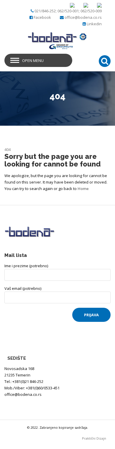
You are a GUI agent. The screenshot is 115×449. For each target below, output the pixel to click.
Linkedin (94, 23)
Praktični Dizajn (96, 438)
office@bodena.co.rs (83, 17)
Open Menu (33, 60)
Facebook (42, 17)
